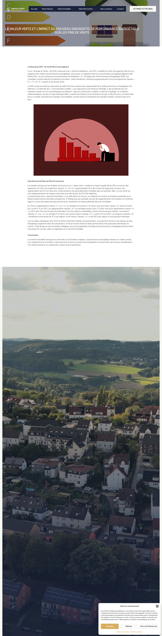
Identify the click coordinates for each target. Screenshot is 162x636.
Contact (120, 9)
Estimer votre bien (143, 9)
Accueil (34, 9)
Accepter (110, 626)
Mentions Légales (136, 632)
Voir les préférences (148, 626)
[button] (157, 606)
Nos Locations (106, 9)
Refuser (129, 626)
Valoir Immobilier (64, 9)
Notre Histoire (47, 9)
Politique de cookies (122, 632)
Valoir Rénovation (86, 9)
